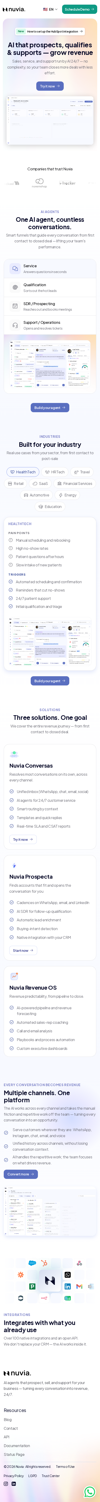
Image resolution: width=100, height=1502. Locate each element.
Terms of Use (65, 1466)
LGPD (32, 1476)
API (6, 1436)
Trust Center (51, 1476)
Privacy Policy (14, 1476)
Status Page (14, 1454)
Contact (11, 1428)
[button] (50, 9)
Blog (8, 1419)
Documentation (17, 1445)
